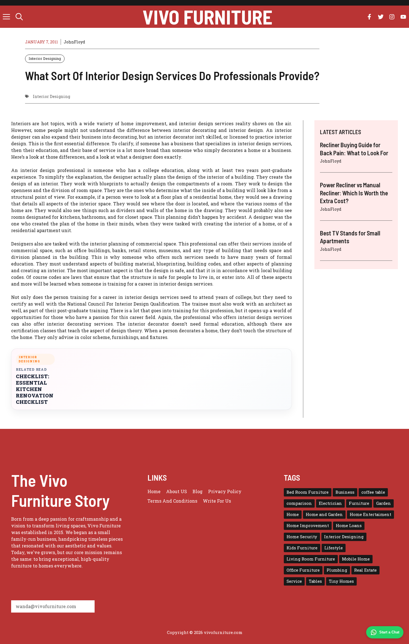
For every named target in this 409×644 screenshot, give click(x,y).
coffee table (373, 492)
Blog (198, 491)
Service (294, 581)
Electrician (330, 503)
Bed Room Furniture (308, 492)
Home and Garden (324, 514)
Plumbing (337, 570)
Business (345, 492)
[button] (19, 17)
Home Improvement (308, 525)
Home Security (302, 536)
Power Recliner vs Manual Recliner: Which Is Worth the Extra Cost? (354, 192)
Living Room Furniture (311, 559)
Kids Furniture (302, 547)
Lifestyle (333, 547)
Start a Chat (389, 632)
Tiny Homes (341, 581)
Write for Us (217, 501)
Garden (383, 503)
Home (154, 491)
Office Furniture (303, 570)
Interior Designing (45, 58)
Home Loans (349, 525)
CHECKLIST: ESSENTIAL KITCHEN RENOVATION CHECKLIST (34, 389)
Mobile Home (356, 559)
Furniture (359, 503)
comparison (299, 503)
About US (176, 491)
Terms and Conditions (172, 501)
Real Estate (365, 570)
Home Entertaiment (370, 514)
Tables (315, 581)
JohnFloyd (74, 42)
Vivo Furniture (207, 17)
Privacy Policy (225, 491)
